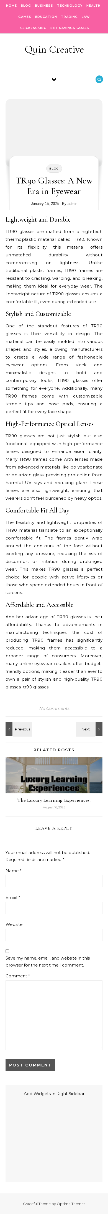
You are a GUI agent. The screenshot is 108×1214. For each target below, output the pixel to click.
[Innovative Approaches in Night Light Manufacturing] (90, 729)
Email (13, 897)
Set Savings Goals (69, 28)
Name (14, 870)
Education (46, 17)
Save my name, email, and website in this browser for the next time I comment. (48, 961)
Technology (70, 6)
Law (86, 17)
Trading (69, 17)
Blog (26, 6)
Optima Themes (71, 1203)
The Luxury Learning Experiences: (54, 800)
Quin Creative (54, 49)
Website (14, 924)
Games (24, 17)
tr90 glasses (36, 687)
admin (72, 204)
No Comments (54, 708)
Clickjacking (33, 28)
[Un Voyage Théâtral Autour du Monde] (18, 729)
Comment (18, 975)
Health (93, 6)
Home (11, 6)
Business (44, 6)
